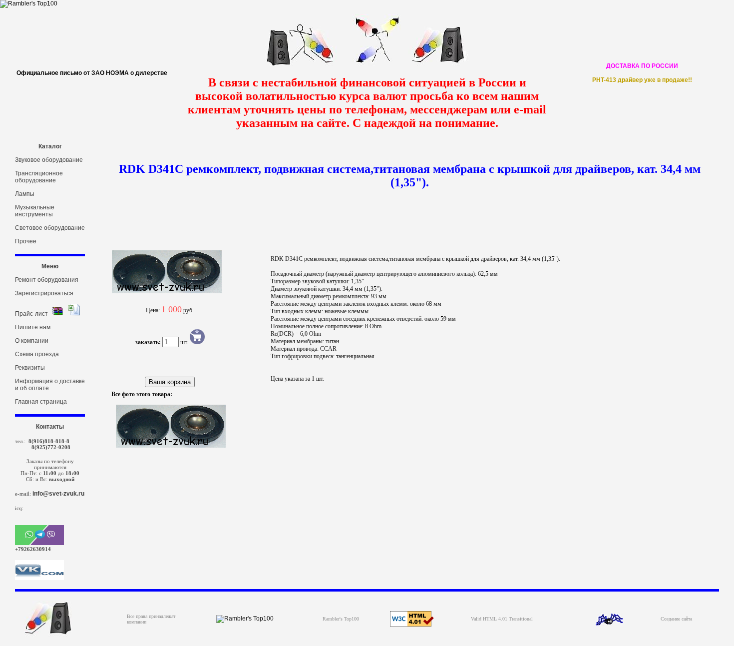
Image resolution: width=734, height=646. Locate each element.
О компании (31, 340)
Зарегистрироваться (44, 293)
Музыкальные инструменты (34, 211)
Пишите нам (32, 327)
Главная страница (41, 401)
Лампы (24, 193)
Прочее (25, 241)
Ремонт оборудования (46, 279)
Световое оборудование (50, 227)
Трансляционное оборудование (39, 177)
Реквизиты (30, 367)
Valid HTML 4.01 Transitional (502, 619)
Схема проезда (37, 354)
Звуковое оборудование (49, 159)
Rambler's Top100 (341, 619)
